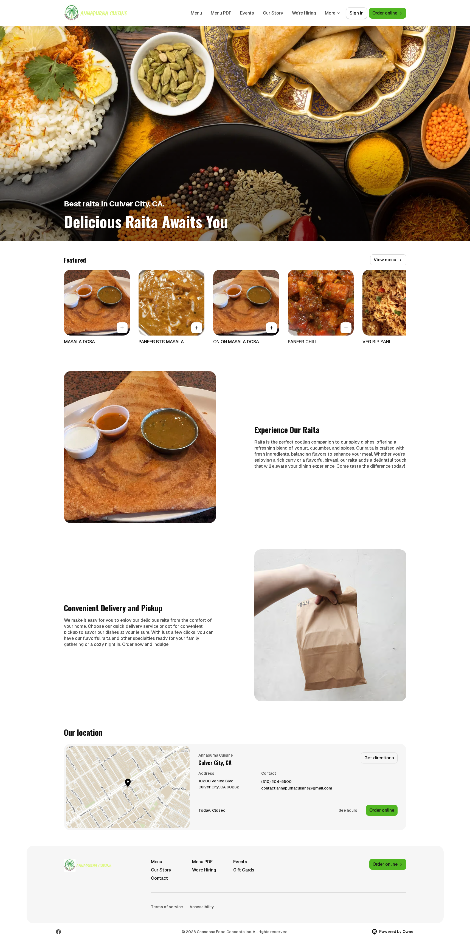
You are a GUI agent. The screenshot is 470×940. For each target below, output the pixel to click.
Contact (159, 878)
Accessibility (202, 906)
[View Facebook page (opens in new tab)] (58, 931)
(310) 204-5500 (276, 781)
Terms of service (167, 906)
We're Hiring (304, 13)
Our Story (273, 13)
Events (247, 13)
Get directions (379, 758)
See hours (348, 810)
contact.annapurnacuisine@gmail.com (296, 788)
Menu (196, 13)
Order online (381, 810)
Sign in (357, 13)
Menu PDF (221, 13)
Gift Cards (243, 870)
